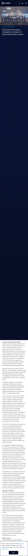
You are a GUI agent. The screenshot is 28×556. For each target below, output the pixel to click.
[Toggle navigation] (26, 3)
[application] (14, 548)
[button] (20, 3)
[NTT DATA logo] (6, 3)
